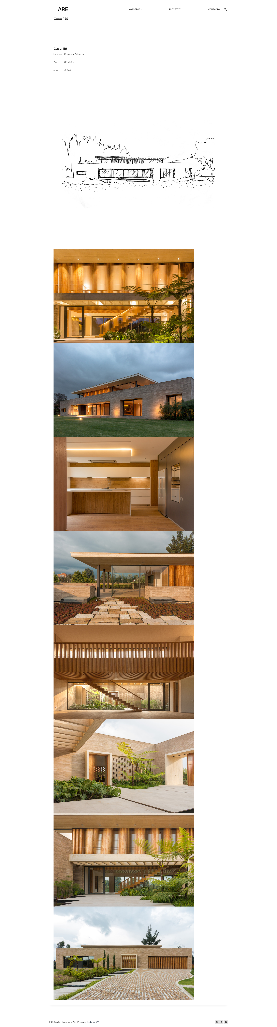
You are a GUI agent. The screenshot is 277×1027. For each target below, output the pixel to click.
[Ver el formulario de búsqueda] (225, 9)
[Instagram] (217, 1022)
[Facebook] (226, 1022)
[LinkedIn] (221, 1022)
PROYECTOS (175, 9)
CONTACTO (214, 9)
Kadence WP (93, 1022)
